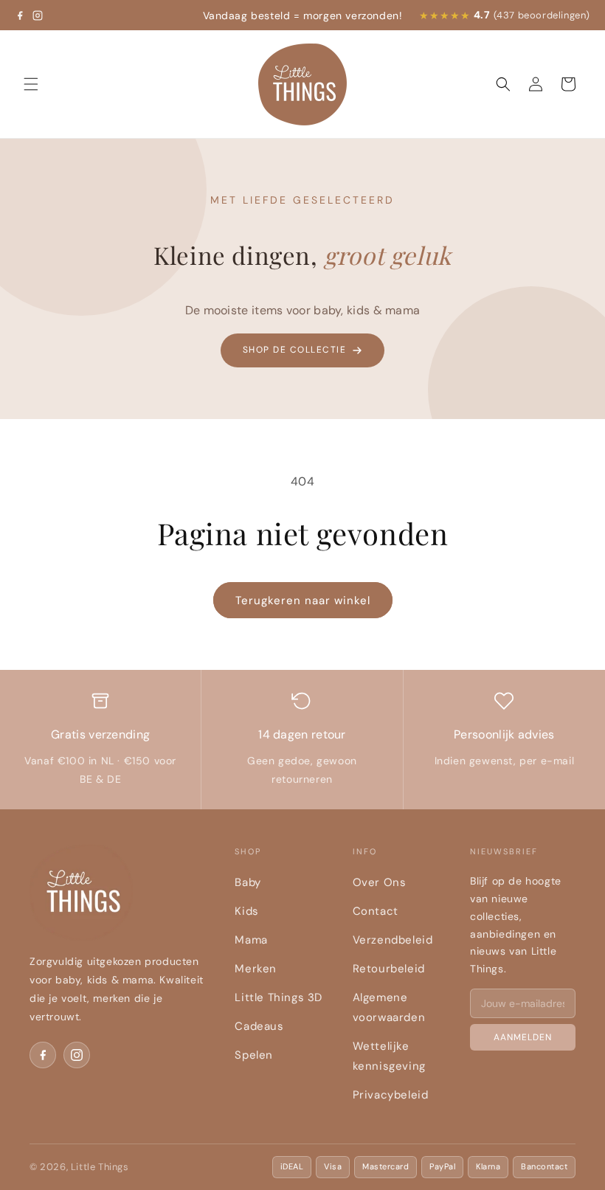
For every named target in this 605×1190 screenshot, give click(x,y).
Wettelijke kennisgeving (389, 1056)
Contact (375, 911)
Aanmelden (523, 1037)
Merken (256, 968)
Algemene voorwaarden (389, 1007)
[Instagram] (37, 15)
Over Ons (380, 882)
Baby (247, 882)
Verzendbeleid (393, 940)
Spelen (254, 1055)
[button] (31, 84)
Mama (251, 940)
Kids (246, 911)
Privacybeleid (391, 1094)
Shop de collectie (295, 350)
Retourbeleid (389, 968)
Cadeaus (259, 1026)
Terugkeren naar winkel (302, 600)
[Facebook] (20, 15)
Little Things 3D (278, 997)
